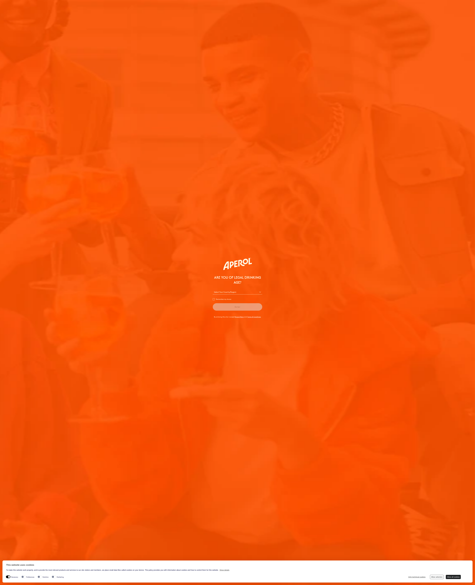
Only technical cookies (416, 577)
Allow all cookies (453, 577)
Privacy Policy (239, 317)
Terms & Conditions (254, 317)
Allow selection (437, 577)
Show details (224, 570)
